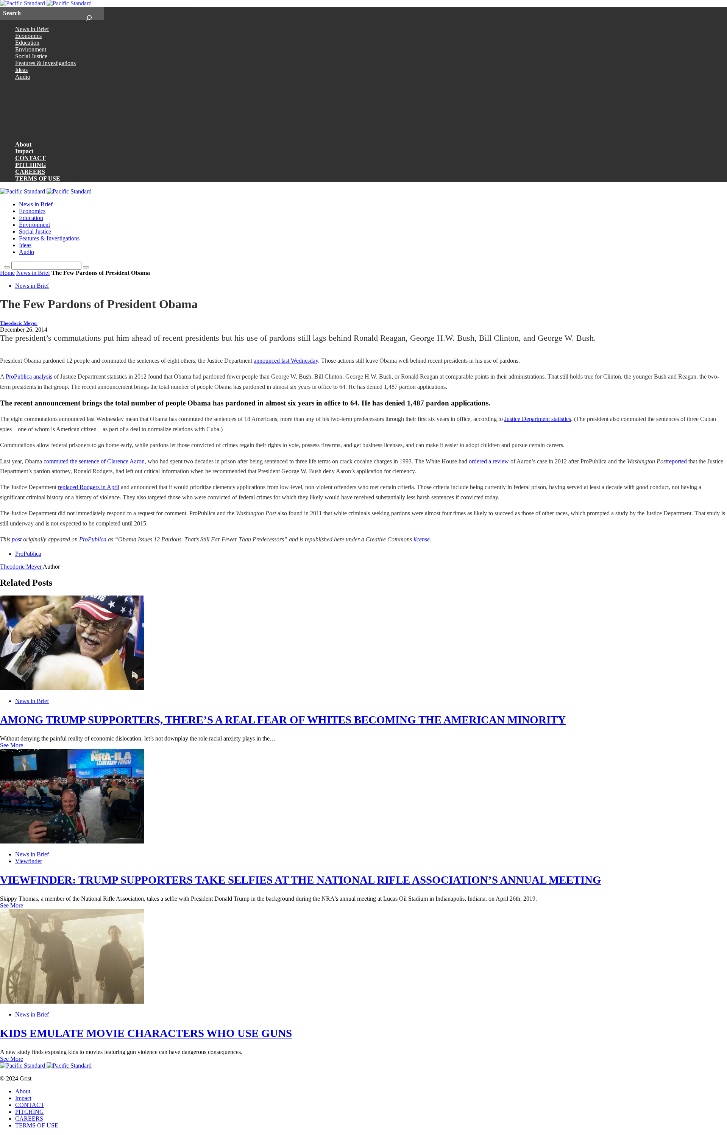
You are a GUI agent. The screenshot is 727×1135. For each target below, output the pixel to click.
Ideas (21, 70)
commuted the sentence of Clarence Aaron (94, 461)
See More (11, 745)
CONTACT (30, 158)
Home (7, 273)
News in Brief (32, 29)
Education (27, 42)
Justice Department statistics (537, 419)
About (23, 144)
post (17, 539)
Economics (28, 36)
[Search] (88, 13)
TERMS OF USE (37, 178)
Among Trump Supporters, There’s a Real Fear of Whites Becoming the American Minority (283, 720)
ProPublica (92, 539)
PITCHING (30, 165)
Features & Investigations (45, 63)
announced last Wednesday (286, 360)
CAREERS (30, 171)
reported (677, 461)
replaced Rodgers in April (88, 487)
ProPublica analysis (29, 376)
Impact (24, 151)
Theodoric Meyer (18, 323)
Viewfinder (28, 861)
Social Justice (31, 56)
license (421, 539)
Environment (30, 49)
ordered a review (489, 461)
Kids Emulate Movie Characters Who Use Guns (146, 1033)
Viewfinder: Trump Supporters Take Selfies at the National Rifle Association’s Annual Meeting (300, 880)
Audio (22, 76)
